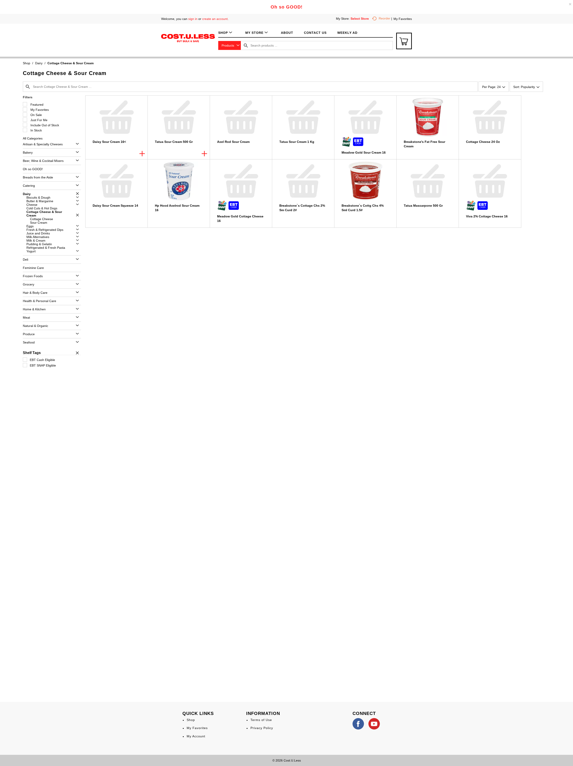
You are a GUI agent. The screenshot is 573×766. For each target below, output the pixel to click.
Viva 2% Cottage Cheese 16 (487, 216)
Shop (26, 63)
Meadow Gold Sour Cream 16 (364, 152)
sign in (192, 19)
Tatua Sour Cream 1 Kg (296, 142)
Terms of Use (261, 720)
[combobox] (229, 45)
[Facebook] (358, 724)
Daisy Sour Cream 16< (109, 142)
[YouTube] (374, 724)
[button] (76, 144)
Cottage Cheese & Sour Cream (70, 63)
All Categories (33, 138)
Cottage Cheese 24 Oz (483, 142)
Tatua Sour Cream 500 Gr (174, 142)
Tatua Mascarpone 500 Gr (423, 205)
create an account (215, 19)
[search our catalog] (246, 45)
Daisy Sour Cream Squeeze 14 (115, 205)
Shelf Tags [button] (32, 353)
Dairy (39, 63)
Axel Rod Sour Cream (233, 142)
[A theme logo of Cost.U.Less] (188, 38)
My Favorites (402, 19)
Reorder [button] (384, 18)
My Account (196, 736)
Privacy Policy (261, 728)
